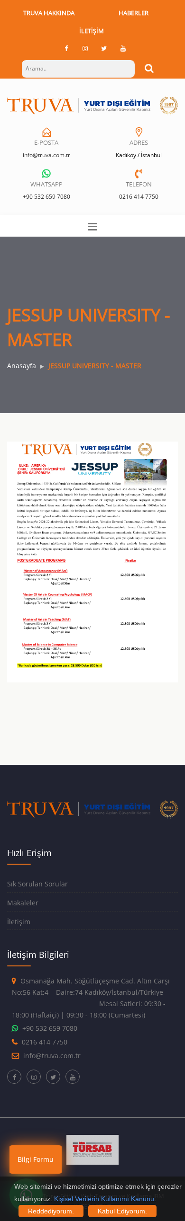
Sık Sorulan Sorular (37, 883)
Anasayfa (21, 365)
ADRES (139, 142)
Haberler (133, 13)
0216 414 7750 (138, 197)
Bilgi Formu (36, 1159)
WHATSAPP (46, 184)
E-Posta (46, 142)
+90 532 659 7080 (46, 197)
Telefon (139, 184)
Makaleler (22, 902)
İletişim (91, 31)
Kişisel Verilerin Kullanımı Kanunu (104, 1199)
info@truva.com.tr (46, 155)
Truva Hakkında (48, 13)
